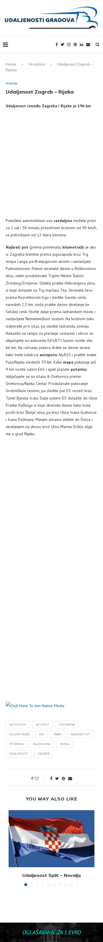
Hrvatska (37, 64)
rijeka (64, 744)
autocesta (17, 725)
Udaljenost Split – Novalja (51, 875)
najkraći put (80, 734)
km (41, 734)
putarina (16, 744)
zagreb (43, 754)
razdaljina (41, 744)
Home (11, 64)
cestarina (67, 725)
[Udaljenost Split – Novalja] (51, 838)
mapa (57, 734)
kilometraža (19, 734)
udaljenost (18, 754)
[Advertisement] (51, 165)
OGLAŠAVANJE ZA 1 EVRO (51, 932)
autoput (42, 725)
